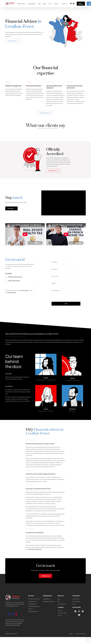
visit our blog (24, 290)
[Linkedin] (82, 611)
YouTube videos (11, 292)
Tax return (31, 595)
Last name (54, 269)
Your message (55, 290)
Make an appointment (14, 280)
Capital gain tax (47, 595)
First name (54, 262)
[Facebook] (75, 611)
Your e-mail (55, 276)
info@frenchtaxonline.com (15, 277)
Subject (54, 283)
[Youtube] (71, 3)
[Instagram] (79, 611)
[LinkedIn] (73, 3)
